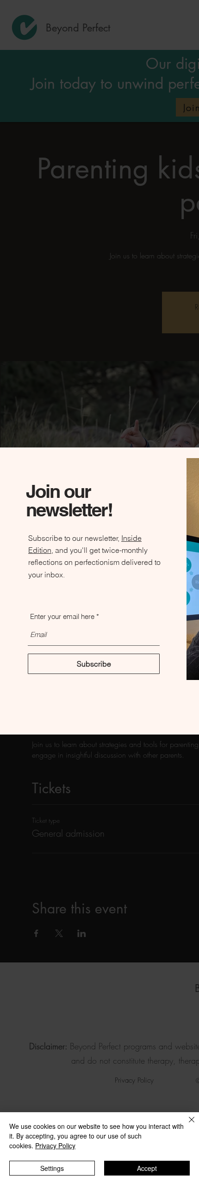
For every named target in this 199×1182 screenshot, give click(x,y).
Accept (147, 1168)
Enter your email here (62, 616)
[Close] (186, 1125)
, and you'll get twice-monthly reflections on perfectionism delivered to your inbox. (94, 562)
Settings (52, 1168)
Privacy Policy (55, 1145)
